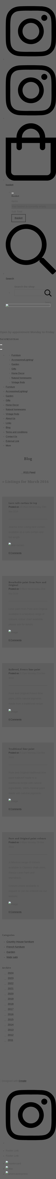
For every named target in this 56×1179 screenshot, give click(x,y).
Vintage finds (18, 382)
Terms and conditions (16, 432)
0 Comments (15, 553)
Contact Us (11, 436)
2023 (10, 978)
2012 (10, 1035)
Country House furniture (20, 941)
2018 (10, 1004)
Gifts (13, 369)
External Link (12, 441)
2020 (10, 993)
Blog (8, 427)
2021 (10, 988)
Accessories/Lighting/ (22, 360)
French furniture (15, 946)
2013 (10, 1029)
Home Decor (17, 373)
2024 (10, 973)
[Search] (48, 292)
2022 (10, 983)
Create (22, 1081)
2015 (10, 1019)
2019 (10, 998)
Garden (15, 364)
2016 (10, 1014)
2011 (10, 1040)
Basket (19, 218)
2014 (10, 1024)
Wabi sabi (12, 957)
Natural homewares (21, 378)
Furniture (16, 355)
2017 (10, 1009)
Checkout (35, 218)
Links (8, 423)
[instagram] (31, 59)
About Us (10, 418)
